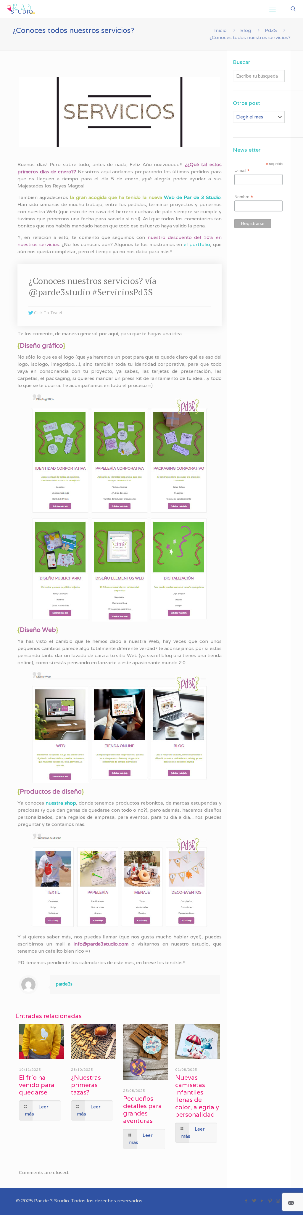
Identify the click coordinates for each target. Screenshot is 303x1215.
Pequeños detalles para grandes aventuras (142, 1109)
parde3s (64, 984)
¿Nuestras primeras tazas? (86, 1084)
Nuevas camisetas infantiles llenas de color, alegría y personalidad (197, 1095)
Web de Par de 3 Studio (192, 197)
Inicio (220, 30)
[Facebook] (246, 1200)
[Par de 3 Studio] (21, 9)
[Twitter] (254, 1200)
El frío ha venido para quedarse (36, 1084)
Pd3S (271, 30)
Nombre (243, 197)
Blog (245, 30)
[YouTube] (262, 1200)
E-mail (242, 170)
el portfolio (197, 244)
